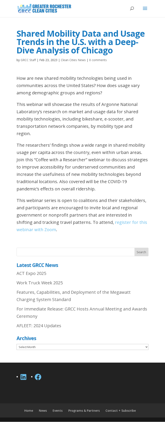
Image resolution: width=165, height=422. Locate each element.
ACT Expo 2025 (31, 273)
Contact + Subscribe (120, 410)
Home (28, 410)
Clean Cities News (73, 60)
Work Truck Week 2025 (40, 283)
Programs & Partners (84, 410)
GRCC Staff (28, 60)
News (43, 410)
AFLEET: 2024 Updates (39, 326)
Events (58, 410)
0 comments (98, 60)
